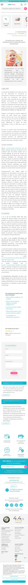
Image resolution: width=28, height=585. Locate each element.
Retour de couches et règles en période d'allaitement (12, 303)
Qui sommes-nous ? (18, 529)
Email (7, 355)
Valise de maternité (18, 550)
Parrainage (17, 551)
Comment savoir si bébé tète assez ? (13, 308)
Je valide (14, 373)
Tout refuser (14, 579)
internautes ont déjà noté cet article (19, 35)
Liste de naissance (18, 545)
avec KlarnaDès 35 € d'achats (21, 442)
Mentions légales (18, 533)
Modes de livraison (5, 537)
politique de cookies (7, 574)
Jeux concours (17, 548)
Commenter (6, 395)
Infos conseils (17, 547)
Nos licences (3, 549)
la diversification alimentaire (13, 148)
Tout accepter (14, 581)
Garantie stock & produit (6, 540)
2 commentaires (21, 32)
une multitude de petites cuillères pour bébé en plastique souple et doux (14, 258)
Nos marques (17, 532)
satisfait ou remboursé (7, 455)
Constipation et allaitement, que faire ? (13, 316)
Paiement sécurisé (19, 553)
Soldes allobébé (18, 538)
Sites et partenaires (5, 546)
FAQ (2, 553)
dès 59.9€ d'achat (7, 441)
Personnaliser (14, 576)
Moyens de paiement (5, 539)
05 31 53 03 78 (21, 456)
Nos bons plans (18, 530)
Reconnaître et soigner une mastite (14, 298)
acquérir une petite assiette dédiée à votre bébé (13, 265)
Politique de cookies (5, 536)
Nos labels (3, 548)
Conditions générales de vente (7, 530)
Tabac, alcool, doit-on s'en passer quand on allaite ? (13, 312)
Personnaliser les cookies (6, 534)
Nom (6, 348)
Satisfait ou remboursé (5, 542)
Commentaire (9, 361)
